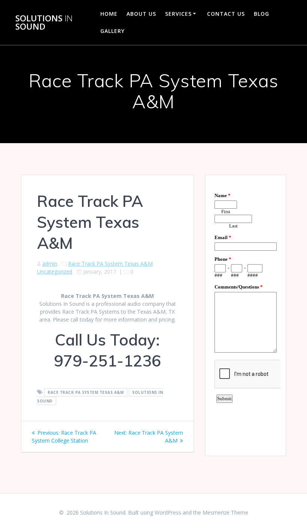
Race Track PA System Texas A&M (110, 263)
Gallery (112, 30)
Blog (261, 13)
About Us (141, 13)
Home (109, 13)
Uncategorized (54, 271)
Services (178, 13)
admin (49, 263)
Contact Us (226, 13)
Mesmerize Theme (225, 512)
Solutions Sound (44, 22)
